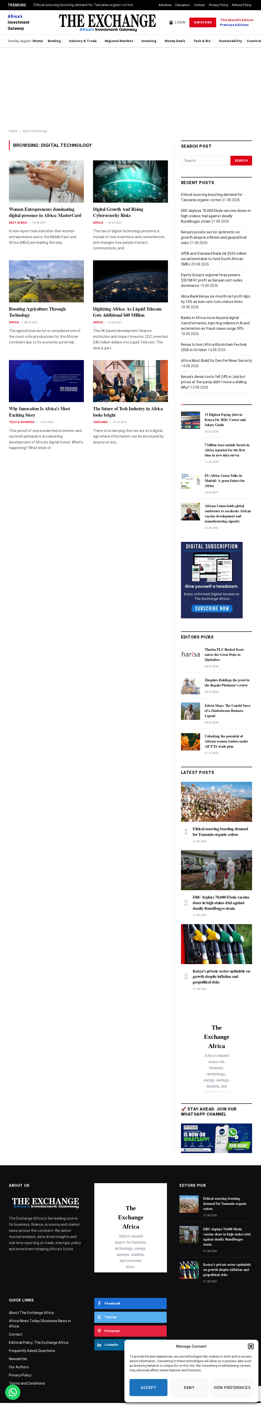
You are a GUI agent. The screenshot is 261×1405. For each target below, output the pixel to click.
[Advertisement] (130, 88)
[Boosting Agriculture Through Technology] (46, 281)
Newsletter (18, 1359)
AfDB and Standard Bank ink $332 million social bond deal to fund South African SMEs (214, 258)
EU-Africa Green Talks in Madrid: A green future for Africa (225, 480)
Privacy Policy (218, 5)
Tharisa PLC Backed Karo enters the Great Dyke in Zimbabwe (224, 654)
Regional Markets (119, 41)
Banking (54, 41)
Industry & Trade (83, 41)
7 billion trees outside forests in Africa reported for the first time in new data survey (227, 450)
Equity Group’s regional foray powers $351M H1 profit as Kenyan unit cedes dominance (212, 280)
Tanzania (100, 422)
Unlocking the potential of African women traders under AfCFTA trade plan (226, 741)
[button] (250, 1346)
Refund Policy (241, 5)
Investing (148, 41)
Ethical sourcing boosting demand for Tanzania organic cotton (83, 5)
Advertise (165, 5)
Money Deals (175, 41)
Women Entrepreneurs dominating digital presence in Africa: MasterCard (45, 212)
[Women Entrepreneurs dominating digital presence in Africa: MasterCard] (46, 181)
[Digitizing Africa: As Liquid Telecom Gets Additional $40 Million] (130, 281)
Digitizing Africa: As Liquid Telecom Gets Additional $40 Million (127, 312)
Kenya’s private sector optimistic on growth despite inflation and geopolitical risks (213, 237)
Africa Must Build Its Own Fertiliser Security (216, 361)
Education (182, 5)
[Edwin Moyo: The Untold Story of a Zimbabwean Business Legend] (190, 711)
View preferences (232, 1387)
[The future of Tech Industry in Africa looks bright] (130, 381)
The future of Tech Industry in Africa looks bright (128, 411)
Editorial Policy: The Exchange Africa (38, 1342)
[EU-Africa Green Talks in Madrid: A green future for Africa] (190, 481)
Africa (98, 222)
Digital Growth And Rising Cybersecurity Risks (118, 212)
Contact (199, 5)
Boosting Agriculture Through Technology (37, 312)
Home (38, 41)
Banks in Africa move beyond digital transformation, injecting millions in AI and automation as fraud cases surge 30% (215, 323)
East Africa (18, 222)
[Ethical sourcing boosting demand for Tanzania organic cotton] (216, 802)
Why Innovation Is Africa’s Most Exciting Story (39, 411)
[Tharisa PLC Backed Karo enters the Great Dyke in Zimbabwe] (190, 655)
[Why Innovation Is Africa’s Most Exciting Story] (46, 381)
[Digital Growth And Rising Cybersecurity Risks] (130, 181)
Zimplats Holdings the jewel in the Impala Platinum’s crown (227, 683)
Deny (189, 1387)
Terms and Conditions (27, 1383)
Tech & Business (21, 422)
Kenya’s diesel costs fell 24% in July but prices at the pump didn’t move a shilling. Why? (214, 382)
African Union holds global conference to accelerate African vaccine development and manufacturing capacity (228, 513)
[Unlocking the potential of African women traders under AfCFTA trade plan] (190, 741)
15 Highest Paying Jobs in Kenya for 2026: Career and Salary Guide (225, 419)
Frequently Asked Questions (32, 1351)
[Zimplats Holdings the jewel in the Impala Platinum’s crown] (190, 685)
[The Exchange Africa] (107, 22)
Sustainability (230, 41)
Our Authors (19, 1367)
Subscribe (203, 22)
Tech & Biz (202, 41)
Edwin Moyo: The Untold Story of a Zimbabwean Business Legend (228, 710)
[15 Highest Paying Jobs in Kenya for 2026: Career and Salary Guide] (190, 420)
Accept (148, 1387)
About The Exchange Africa (31, 1313)
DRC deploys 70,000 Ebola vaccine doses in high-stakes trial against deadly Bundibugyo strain (216, 216)
